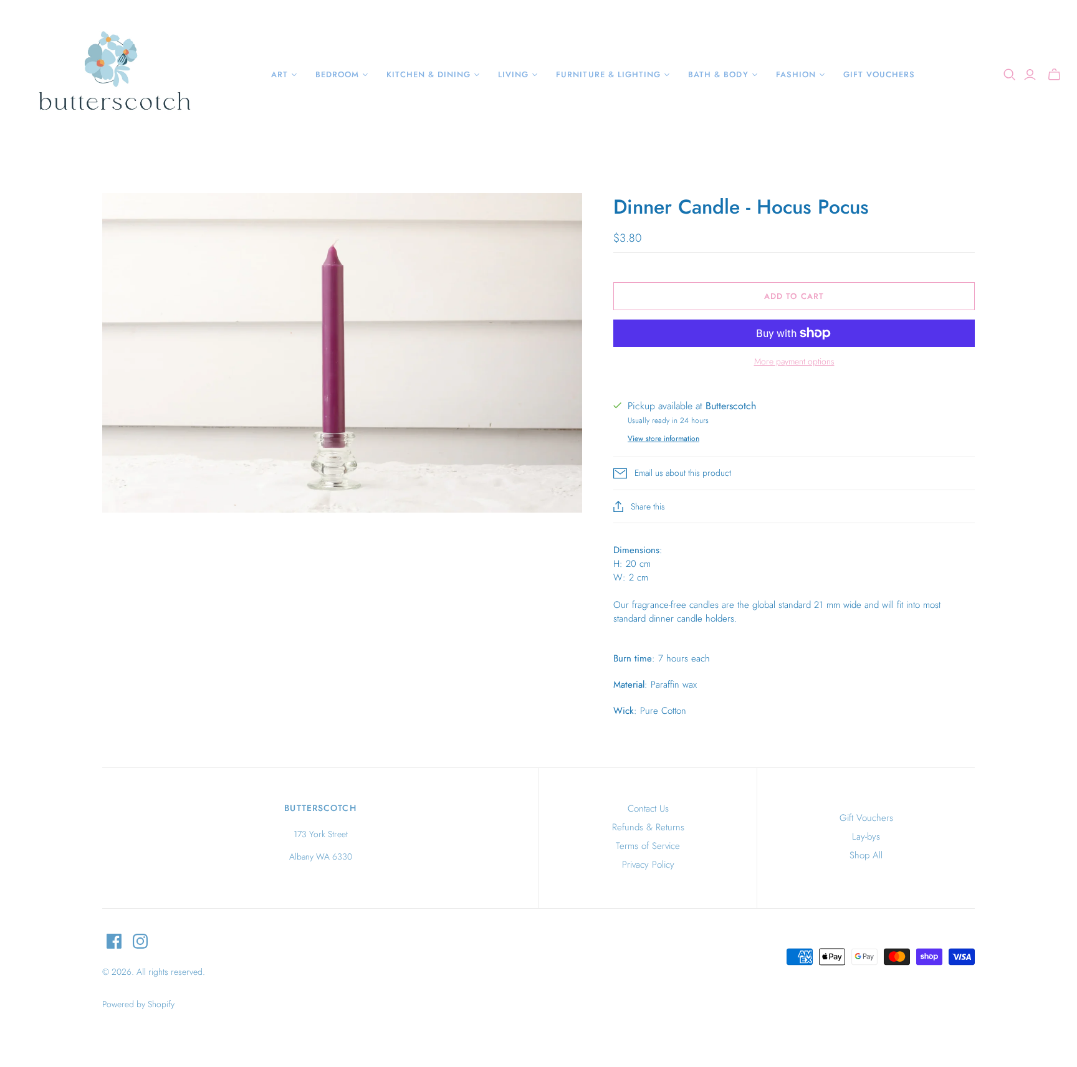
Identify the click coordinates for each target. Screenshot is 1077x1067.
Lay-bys (866, 836)
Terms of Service (648, 846)
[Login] (1029, 75)
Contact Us (648, 808)
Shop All (866, 855)
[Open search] (1009, 75)
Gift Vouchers (866, 818)
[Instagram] (140, 941)
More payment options (794, 362)
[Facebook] (114, 941)
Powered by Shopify (138, 1004)
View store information (663, 438)
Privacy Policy (648, 864)
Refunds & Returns (648, 827)
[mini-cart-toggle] (1054, 75)
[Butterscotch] (114, 74)
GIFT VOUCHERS (879, 74)
